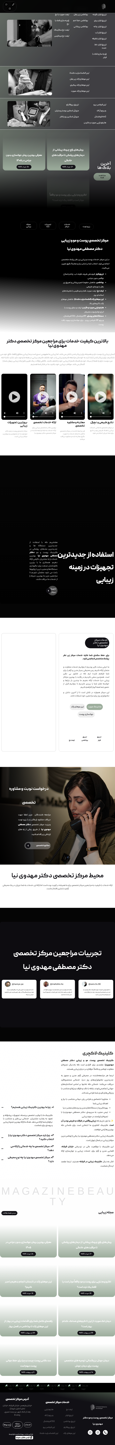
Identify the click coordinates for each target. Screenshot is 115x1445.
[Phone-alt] (105, 1432)
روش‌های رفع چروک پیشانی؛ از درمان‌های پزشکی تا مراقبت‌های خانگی (68, 155)
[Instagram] (10, 8)
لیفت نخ (72, 740)
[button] (100, 397)
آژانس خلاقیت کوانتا (23, 1437)
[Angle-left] (48, 590)
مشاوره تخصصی (43, 845)
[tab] (95, 707)
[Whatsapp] (6, 4)
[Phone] (13, 4)
